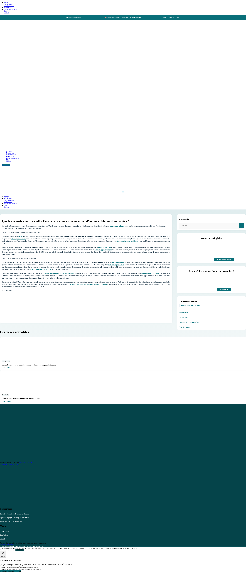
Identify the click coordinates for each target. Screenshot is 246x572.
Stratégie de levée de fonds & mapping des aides (14, 514)
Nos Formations (9, 6)
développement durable (150, 273)
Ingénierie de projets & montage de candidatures (14, 518)
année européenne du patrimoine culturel (60, 273)
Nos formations (4, 531)
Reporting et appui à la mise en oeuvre (11, 521)
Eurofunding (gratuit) (10, 9)
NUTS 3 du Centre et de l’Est (40, 269)
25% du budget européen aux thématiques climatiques (88, 284)
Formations (183, 317)
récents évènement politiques (127, 241)
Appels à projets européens (189, 322)
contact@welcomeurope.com (9, 464)
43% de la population (116, 265)
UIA (20, 236)
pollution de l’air (104, 247)
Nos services (8, 4)
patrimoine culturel (117, 226)
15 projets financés (18, 239)
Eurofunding (4, 535)
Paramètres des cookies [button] (7, 550)
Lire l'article (6, 368)
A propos (6, 2)
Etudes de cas (8, 7)
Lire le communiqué (135, 17)
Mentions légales (20, 546)
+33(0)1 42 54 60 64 (25, 462)
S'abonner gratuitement (7, 545)
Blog (5, 11)
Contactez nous (223, 289)
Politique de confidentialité (35, 546)
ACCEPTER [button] (19, 550)
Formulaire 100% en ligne (223, 259)
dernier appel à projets (103, 250)
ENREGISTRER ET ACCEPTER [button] (10, 571)
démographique (118, 262)
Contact (2, 539)
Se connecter (6, 165)
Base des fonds (184, 327)
